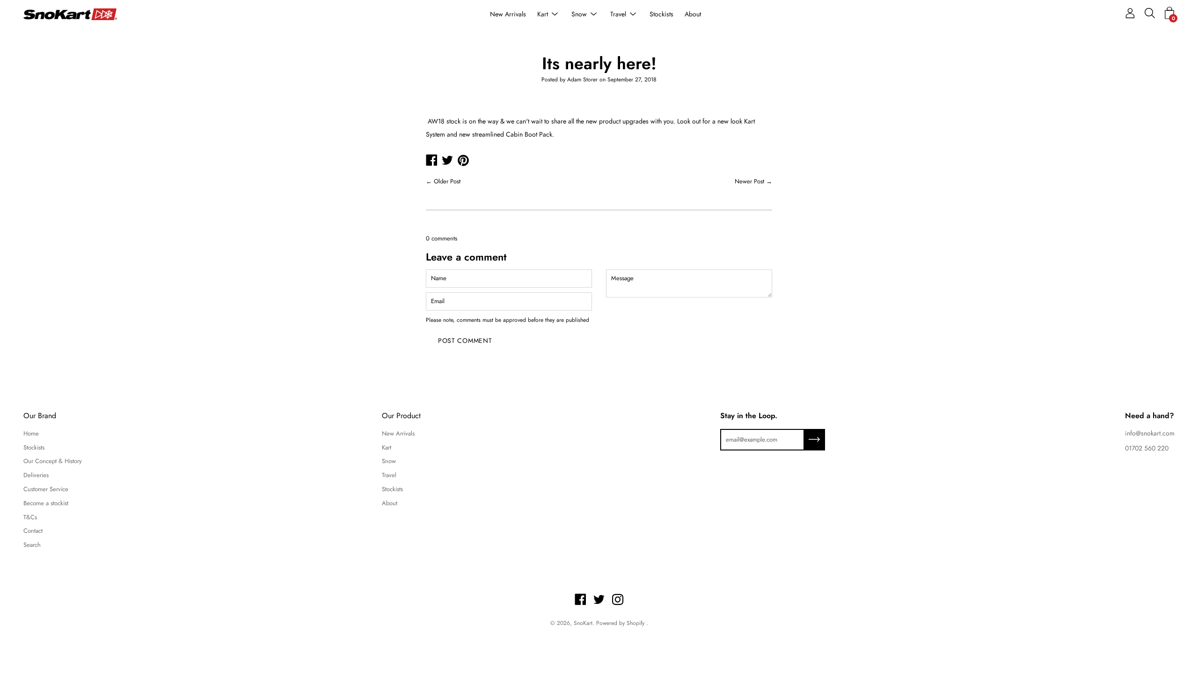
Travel (618, 14)
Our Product (401, 416)
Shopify (635, 623)
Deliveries (36, 475)
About (693, 14)
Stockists (661, 14)
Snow (579, 14)
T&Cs (30, 517)
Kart (542, 14)
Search (32, 544)
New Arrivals (508, 14)
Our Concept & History (52, 461)
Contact (33, 530)
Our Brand (39, 416)
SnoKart (583, 623)
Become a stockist (45, 503)
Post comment (465, 340)
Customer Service (45, 489)
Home (31, 433)
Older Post (447, 181)
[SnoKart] (70, 14)
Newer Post (749, 181)
